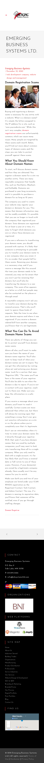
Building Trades (10, 656)
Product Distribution (12, 666)
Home (7, 647)
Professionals (10, 669)
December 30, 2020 (15, 71)
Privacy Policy (28, 759)
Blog (6, 699)
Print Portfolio (10, 696)
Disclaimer (15, 759)
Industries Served (11, 653)
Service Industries (11, 672)
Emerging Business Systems (17, 68)
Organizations (10, 660)
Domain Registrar (12, 510)
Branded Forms (10, 687)
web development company (18, 75)
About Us (8, 650)
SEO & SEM (9, 681)
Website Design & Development (16, 678)
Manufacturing (10, 663)
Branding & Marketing (13, 684)
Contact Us (9, 702)
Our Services (9, 675)
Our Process (9, 690)
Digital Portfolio (11, 693)
